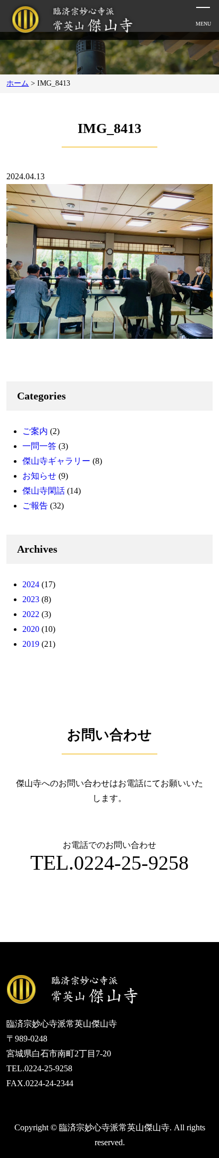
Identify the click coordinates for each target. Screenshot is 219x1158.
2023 (30, 599)
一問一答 (39, 446)
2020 (30, 629)
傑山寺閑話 (43, 490)
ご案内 (35, 431)
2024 (30, 584)
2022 (30, 614)
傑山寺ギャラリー (56, 460)
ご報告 (35, 505)
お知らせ (39, 475)
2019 (30, 643)
